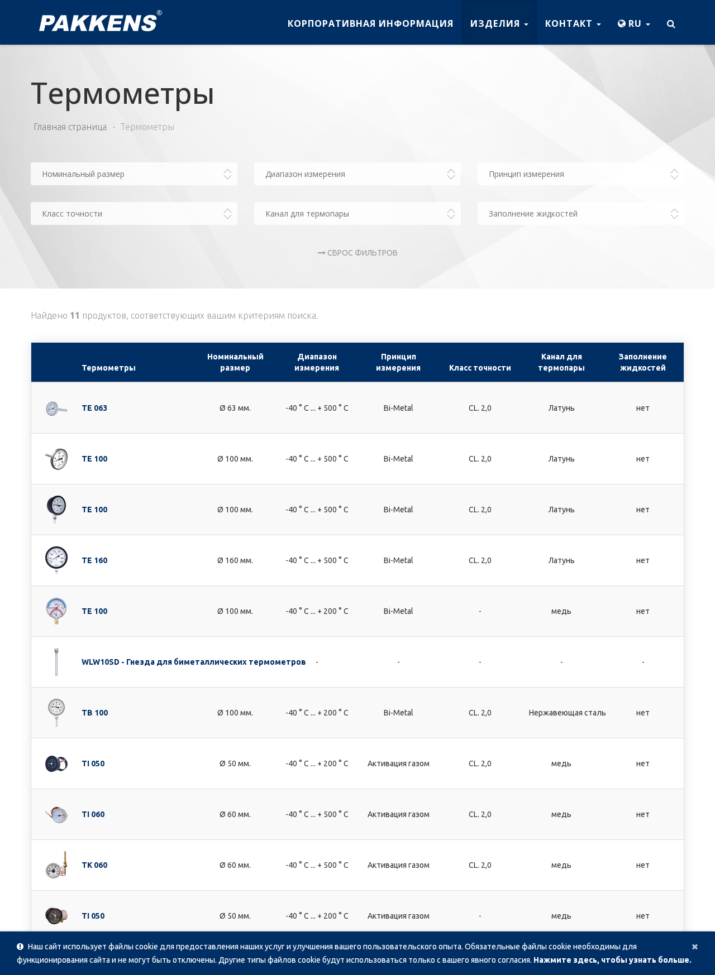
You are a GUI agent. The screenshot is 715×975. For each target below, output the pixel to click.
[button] (634, 22)
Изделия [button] (496, 23)
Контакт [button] (570, 23)
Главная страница (70, 127)
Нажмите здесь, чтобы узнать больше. (612, 959)
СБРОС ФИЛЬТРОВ (362, 252)
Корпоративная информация (371, 23)
